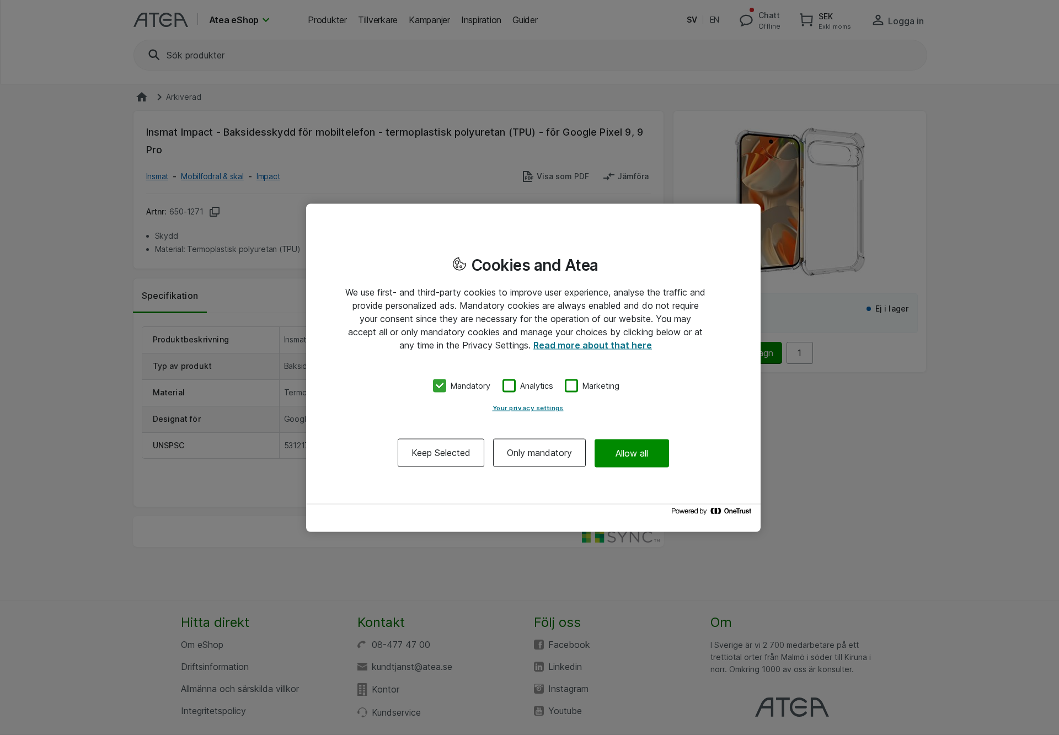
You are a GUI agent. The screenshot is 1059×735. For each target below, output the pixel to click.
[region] (533, 367)
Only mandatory (539, 452)
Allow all (632, 452)
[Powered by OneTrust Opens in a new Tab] (713, 514)
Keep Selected (440, 452)
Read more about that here (592, 344)
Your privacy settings (528, 408)
